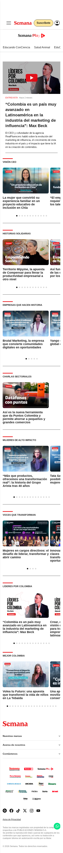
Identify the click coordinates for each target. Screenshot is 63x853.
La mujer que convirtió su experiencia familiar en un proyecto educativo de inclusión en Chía (21, 202)
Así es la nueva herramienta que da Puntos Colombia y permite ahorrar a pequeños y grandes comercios (24, 417)
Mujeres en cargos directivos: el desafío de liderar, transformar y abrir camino (26, 554)
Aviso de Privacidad (15, 819)
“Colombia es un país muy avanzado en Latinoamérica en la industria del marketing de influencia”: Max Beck (30, 115)
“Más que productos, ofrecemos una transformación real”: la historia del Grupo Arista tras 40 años (25, 480)
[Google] (5, 811)
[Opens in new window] (11, 811)
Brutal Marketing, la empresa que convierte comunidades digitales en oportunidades (23, 344)
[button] (31, 78)
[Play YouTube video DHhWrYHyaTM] (31, 78)
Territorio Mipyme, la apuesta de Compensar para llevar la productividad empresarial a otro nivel (24, 274)
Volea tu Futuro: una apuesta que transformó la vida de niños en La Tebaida (25, 695)
